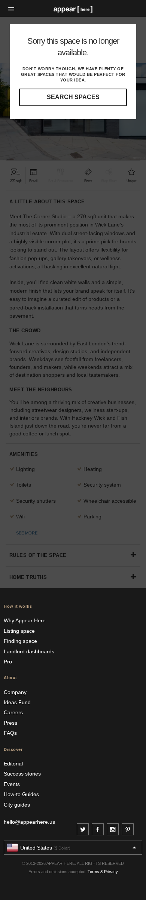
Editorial (13, 764)
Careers (13, 712)
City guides (17, 805)
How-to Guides (21, 794)
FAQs (10, 733)
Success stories (22, 774)
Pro (8, 662)
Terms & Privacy (103, 871)
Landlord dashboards (29, 651)
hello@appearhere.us (29, 822)
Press (10, 723)
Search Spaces (73, 97)
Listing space (19, 631)
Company (15, 692)
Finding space (20, 641)
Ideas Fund (17, 702)
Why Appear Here (25, 620)
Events (12, 784)
